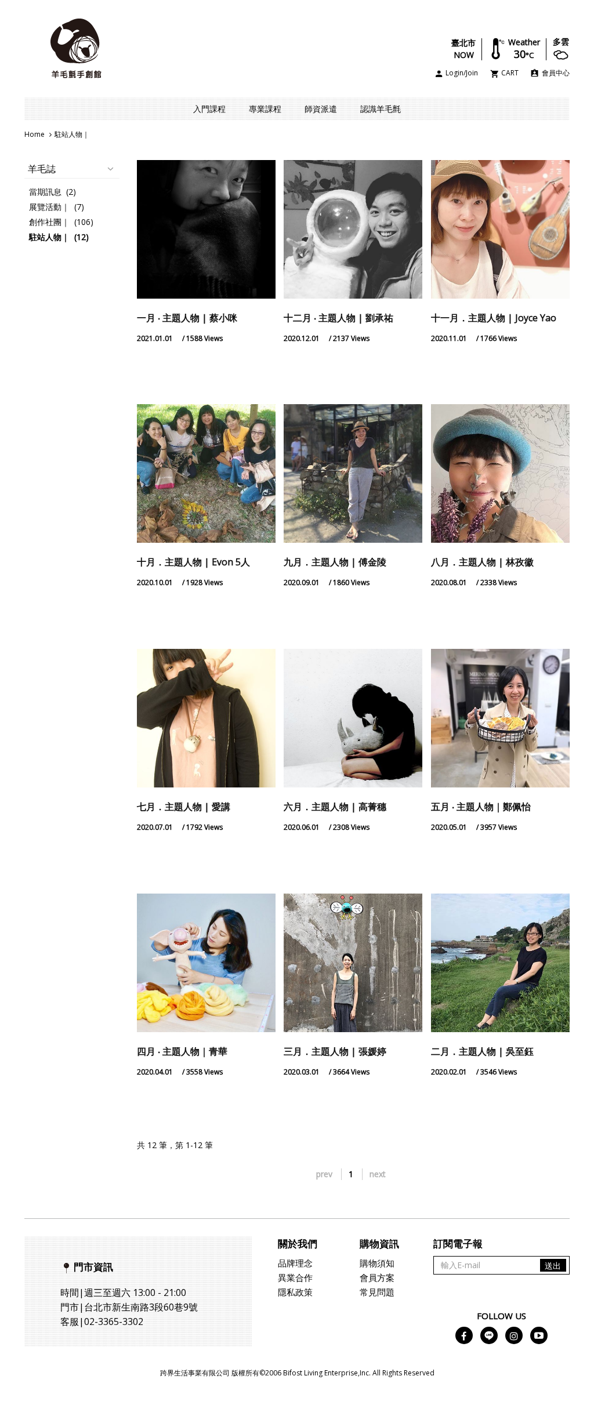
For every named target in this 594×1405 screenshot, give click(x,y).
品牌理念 (295, 1263)
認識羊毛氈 (380, 108)
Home (34, 134)
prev (324, 1173)
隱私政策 (295, 1292)
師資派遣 (321, 108)
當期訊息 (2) (52, 191)
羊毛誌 (42, 168)
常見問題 (377, 1292)
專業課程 (265, 108)
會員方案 (377, 1277)
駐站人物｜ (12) (59, 236)
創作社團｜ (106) (61, 221)
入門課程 (209, 108)
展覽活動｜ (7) (56, 206)
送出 (553, 1265)
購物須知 (377, 1263)
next (378, 1173)
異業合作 (295, 1277)
